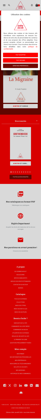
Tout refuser (20, 60)
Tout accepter (20, 55)
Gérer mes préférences (20, 65)
